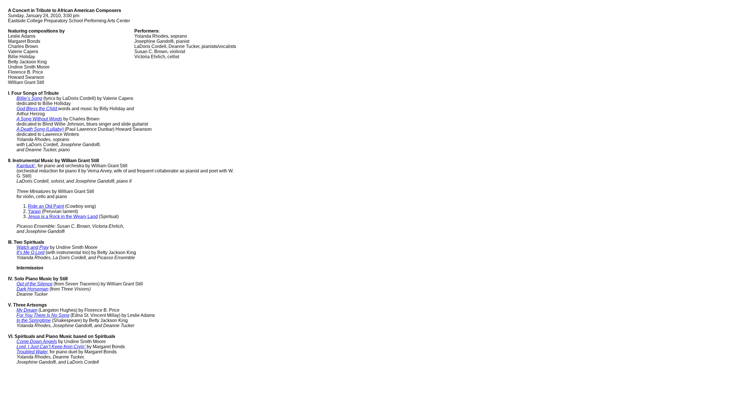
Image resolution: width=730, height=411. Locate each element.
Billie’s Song (29, 98)
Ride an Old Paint (46, 206)
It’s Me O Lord (30, 252)
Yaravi (34, 211)
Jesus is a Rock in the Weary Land (63, 216)
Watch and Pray (33, 247)
